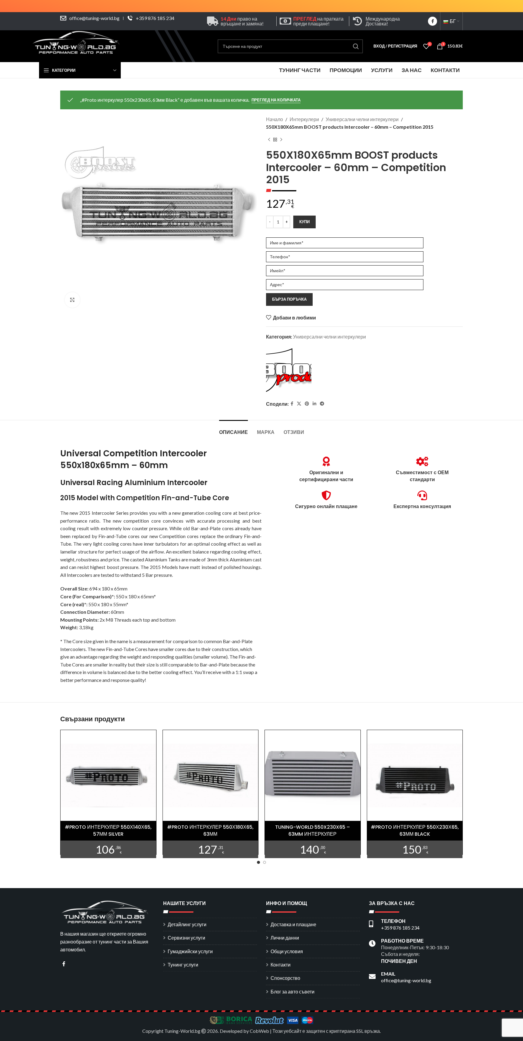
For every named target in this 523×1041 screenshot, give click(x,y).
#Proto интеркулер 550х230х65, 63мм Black (415, 830)
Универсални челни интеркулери (362, 119)
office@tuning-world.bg (94, 18)
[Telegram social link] (322, 404)
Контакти (281, 964)
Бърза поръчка (289, 299)
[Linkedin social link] (314, 404)
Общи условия (287, 951)
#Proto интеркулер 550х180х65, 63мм (210, 830)
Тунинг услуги (183, 964)
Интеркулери (304, 119)
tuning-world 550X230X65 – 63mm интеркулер (312, 830)
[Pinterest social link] (307, 404)
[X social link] (299, 404)
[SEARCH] (356, 46)
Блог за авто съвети (292, 991)
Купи (304, 221)
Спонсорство (285, 978)
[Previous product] (269, 140)
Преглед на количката (276, 100)
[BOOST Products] (288, 371)
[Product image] (108, 776)
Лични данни (285, 937)
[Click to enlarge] (72, 299)
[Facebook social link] (432, 21)
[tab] (233, 429)
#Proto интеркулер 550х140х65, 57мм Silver (108, 830)
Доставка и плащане (293, 924)
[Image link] (105, 911)
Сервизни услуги (186, 937)
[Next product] (281, 140)
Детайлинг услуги (187, 924)
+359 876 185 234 (155, 18)
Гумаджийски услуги (190, 951)
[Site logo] (76, 45)
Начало (274, 119)
